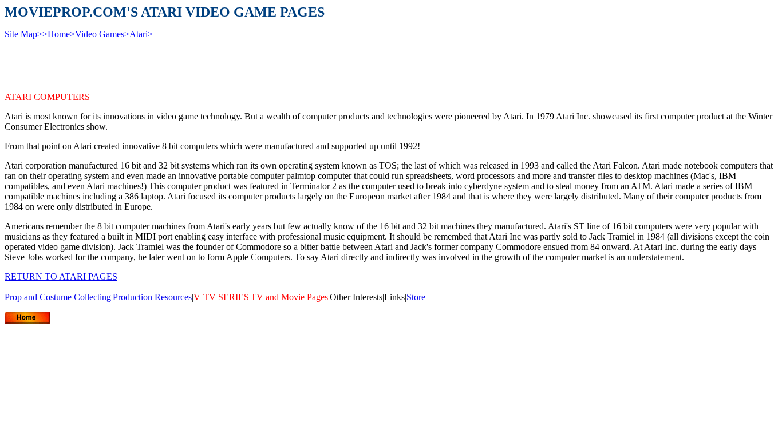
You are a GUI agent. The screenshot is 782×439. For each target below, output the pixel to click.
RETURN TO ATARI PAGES (61, 276)
